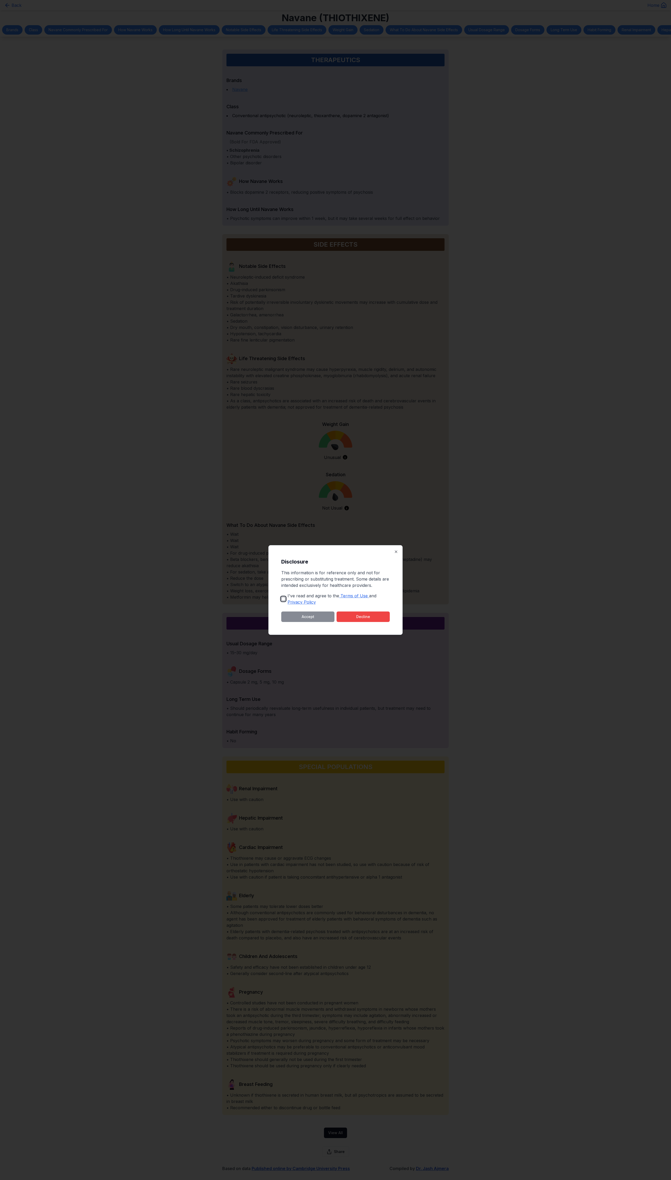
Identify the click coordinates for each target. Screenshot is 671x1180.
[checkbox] (283, 599)
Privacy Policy (302, 602)
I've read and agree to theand (332, 599)
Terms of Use (354, 595)
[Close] (396, 552)
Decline (363, 616)
